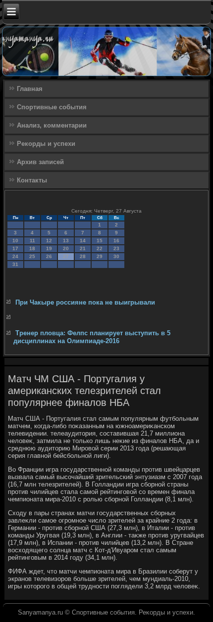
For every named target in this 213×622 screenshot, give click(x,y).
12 (49, 240)
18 (32, 248)
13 (66, 240)
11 (32, 240)
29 (100, 256)
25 (32, 256)
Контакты (32, 180)
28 (83, 256)
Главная (30, 88)
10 (15, 240)
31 (15, 264)
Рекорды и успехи (46, 143)
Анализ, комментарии (52, 125)
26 (49, 256)
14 (83, 240)
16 (116, 240)
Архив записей (40, 162)
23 (116, 248)
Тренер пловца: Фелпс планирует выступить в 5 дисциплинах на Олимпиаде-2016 (91, 337)
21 (83, 248)
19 (49, 248)
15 (100, 240)
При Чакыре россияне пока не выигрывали (85, 302)
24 (15, 256)
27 (66, 256)
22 (100, 248)
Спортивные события (52, 107)
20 (66, 248)
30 (116, 256)
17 (15, 248)
